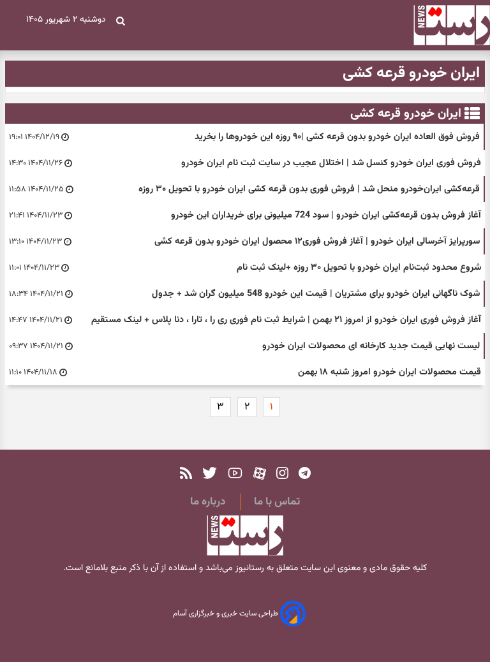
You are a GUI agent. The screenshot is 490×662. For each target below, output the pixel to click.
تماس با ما (277, 502)
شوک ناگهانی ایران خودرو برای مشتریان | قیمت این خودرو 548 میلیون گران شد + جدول (316, 293)
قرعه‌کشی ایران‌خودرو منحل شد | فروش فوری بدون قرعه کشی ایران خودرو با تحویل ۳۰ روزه (309, 189)
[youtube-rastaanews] (235, 473)
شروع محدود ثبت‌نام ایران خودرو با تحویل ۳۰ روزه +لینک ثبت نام (359, 267)
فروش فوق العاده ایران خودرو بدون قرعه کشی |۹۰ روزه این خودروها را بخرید (337, 136)
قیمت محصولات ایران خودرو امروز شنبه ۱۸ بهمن (389, 372)
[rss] (186, 473)
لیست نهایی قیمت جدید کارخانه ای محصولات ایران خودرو (371, 346)
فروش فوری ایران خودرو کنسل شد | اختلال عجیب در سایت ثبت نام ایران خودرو (331, 163)
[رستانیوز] (440, 25)
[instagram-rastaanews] (282, 473)
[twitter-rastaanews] (209, 473)
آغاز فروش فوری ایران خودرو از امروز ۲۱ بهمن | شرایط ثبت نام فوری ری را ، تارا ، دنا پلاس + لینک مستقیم (286, 320)
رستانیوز (248, 568)
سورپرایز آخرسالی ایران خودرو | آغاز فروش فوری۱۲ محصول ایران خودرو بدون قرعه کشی (317, 241)
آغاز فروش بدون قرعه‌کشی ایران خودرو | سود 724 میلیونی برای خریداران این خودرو (326, 215)
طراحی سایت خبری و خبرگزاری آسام (226, 614)
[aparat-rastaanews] (259, 473)
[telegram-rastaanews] (305, 473)
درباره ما (207, 502)
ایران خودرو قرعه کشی (405, 113)
